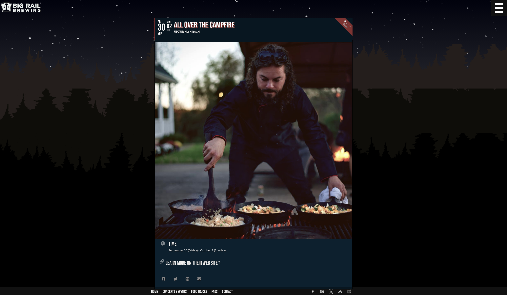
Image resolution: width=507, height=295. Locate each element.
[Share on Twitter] (175, 279)
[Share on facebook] (164, 279)
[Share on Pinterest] (187, 279)
